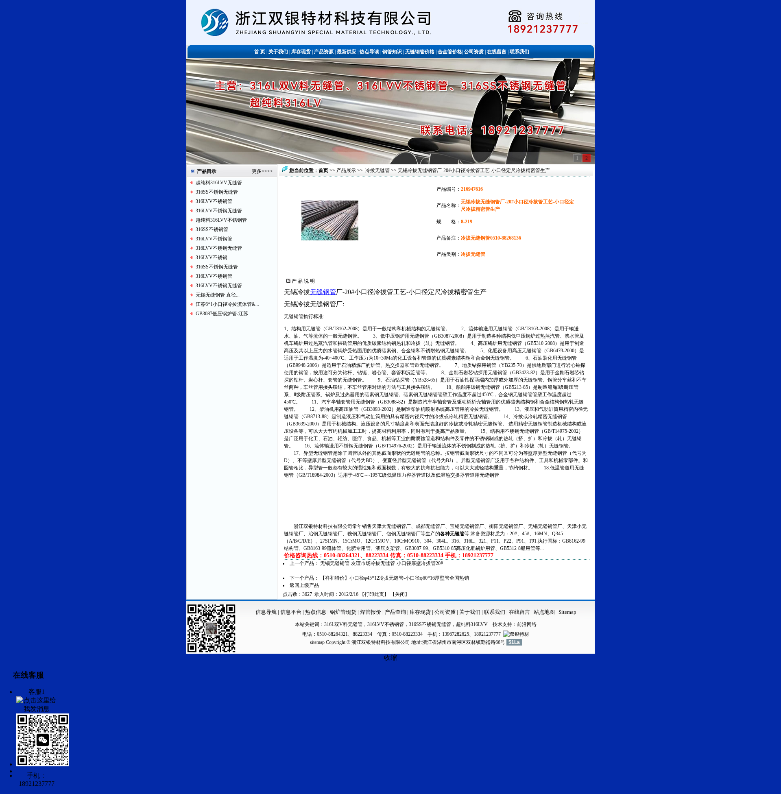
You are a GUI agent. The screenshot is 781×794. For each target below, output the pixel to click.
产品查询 (396, 612)
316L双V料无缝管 (343, 624)
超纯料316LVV (472, 624)
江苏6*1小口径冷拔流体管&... (227, 304)
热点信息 (315, 612)
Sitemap (567, 612)
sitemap (317, 642)
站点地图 (544, 612)
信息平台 (290, 612)
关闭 (400, 594)
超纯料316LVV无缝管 (219, 182)
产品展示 (346, 170)
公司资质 (445, 612)
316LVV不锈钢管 (214, 201)
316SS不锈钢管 (212, 229)
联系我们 (495, 612)
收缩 (390, 657)
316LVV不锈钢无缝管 (219, 211)
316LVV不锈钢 (211, 257)
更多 (257, 171)
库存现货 (420, 612)
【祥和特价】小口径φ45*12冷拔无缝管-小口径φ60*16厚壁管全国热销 (394, 578)
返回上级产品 (304, 585)
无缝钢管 (323, 291)
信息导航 (266, 612)
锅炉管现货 (343, 612)
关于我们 (469, 612)
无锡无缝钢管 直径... (218, 295)
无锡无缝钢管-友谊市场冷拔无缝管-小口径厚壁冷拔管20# (381, 563)
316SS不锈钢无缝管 (217, 192)
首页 (323, 170)
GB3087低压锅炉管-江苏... (224, 313)
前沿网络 (527, 624)
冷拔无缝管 (377, 170)
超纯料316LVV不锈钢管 (221, 220)
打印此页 (374, 594)
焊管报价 (370, 612)
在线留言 (519, 612)
